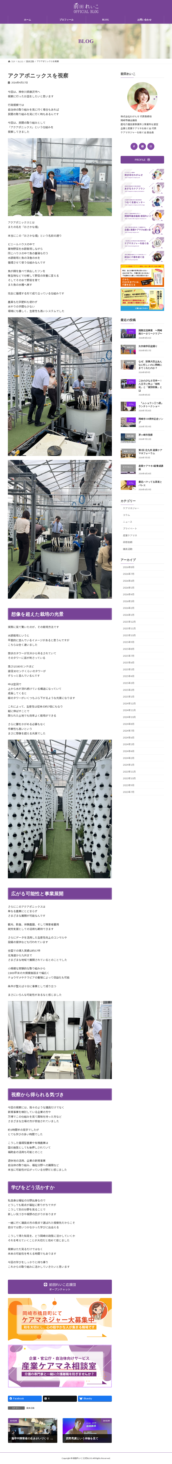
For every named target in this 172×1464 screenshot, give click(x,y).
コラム (126, 515)
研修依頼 (127, 542)
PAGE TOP (164, 1417)
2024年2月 (128, 758)
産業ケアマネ (130, 535)
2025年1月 (128, 696)
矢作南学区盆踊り (148, 346)
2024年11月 (129, 710)
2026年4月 (128, 594)
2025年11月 (129, 628)
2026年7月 (128, 574)
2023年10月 (129, 778)
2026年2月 (128, 608)
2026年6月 (128, 580)
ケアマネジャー (131, 508)
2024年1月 (128, 764)
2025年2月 (128, 689)
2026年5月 (128, 587)
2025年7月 (128, 655)
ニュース (127, 521)
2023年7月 (128, 792)
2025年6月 (128, 662)
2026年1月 (128, 614)
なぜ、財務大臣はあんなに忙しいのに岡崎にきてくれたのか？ (150, 364)
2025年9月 (128, 642)
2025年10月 (129, 635)
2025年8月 (128, 648)
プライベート (130, 528)
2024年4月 (128, 751)
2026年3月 (128, 601)
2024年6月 (128, 737)
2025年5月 (128, 669)
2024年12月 (129, 703)
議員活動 (30, 1408)
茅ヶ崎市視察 (146, 435)
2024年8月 (128, 724)
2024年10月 (129, 717)
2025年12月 (129, 621)
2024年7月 (128, 730)
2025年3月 (128, 683)
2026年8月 (128, 567)
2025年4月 (128, 676)
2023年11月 (129, 771)
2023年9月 (128, 785)
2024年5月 (128, 744)
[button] (60, 1287)
